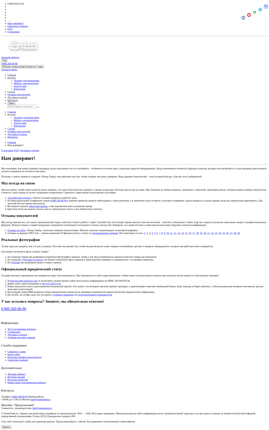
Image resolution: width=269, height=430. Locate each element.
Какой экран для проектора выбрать (26, 382)
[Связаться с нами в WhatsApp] (255, 12)
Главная (11, 75)
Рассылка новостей (17, 379)
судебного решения (62, 294)
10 (167, 233)
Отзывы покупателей (18, 94)
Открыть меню (9, 69)
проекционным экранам (105, 233)
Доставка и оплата (17, 97)
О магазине (13, 31)
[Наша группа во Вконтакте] (243, 18)
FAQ (9, 29)
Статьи (11, 91)
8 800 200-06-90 (13, 309)
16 (190, 233)
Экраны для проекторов (26, 80)
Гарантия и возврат (17, 26)
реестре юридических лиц (24, 280)
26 (227, 233)
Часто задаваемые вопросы (21, 329)
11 (171, 233)
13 (178, 233)
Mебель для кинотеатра (26, 83)
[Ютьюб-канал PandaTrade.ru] (249, 15)
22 (212, 233)
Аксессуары (20, 86)
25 (223, 233)
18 (197, 233)
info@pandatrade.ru (42, 408)
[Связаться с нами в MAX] (266, 7)
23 (216, 233)
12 (175, 233)
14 (182, 233)
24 (220, 233)
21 (208, 233)
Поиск (11, 103)
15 (186, 233)
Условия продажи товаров (21, 337)
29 (238, 233)
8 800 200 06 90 (9, 63)
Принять (6, 427)
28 (235, 233)
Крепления (19, 89)
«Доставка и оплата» (32, 259)
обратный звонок (38, 206)
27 (231, 233)
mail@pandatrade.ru (40, 399)
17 (193, 233)
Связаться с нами (16, 351)
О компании (14, 332)
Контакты (12, 100)
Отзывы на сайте (16, 230)
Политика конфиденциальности (24, 357)
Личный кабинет (16, 374)
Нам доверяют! (15, 23)
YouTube (15, 262)
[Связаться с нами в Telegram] (260, 9)
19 (201, 233)
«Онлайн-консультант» (19, 198)
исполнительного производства (95, 294)
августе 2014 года (51, 283)
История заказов (16, 377)
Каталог (11, 77)
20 (205, 233)
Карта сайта (13, 354)
